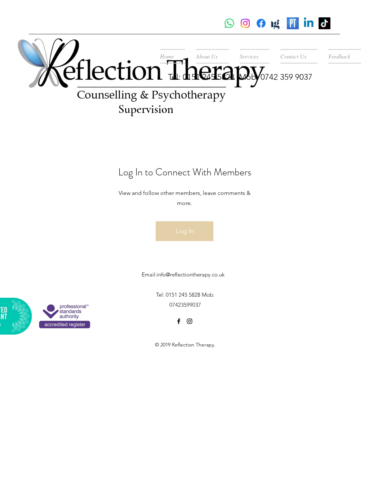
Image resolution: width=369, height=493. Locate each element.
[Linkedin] (309, 23)
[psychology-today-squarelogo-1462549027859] (293, 23)
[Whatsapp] (229, 23)
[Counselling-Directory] (277, 23)
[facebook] (178, 321)
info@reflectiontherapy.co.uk (190, 274)
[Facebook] (261, 23)
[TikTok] (324, 23)
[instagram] (245, 23)
